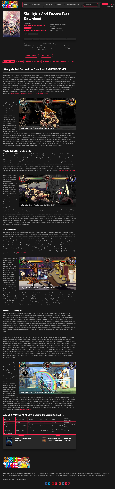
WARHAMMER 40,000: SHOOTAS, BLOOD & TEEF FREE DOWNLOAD (59, 439)
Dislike (49, 39)
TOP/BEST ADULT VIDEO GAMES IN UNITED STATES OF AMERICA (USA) (29, 93)
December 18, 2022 (60, 24)
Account (110, 7)
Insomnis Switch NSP (26, 409)
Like (43, 39)
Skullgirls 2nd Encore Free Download (47, 16)
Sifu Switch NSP (21, 253)
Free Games (32, 34)
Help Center (46, 55)
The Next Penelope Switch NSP (67, 170)
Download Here (31, 55)
